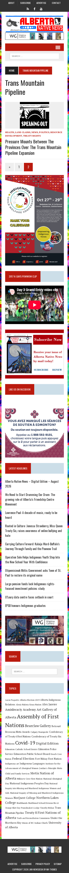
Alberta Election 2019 (30, 700)
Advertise (41, 2)
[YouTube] (41, 8)
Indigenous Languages (32, 763)
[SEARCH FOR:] (34, 55)
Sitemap (58, 863)
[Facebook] (35, 8)
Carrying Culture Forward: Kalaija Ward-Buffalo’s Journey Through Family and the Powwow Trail (32, 546)
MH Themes (51, 869)
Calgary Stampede (39, 731)
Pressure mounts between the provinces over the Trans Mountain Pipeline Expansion (33, 147)
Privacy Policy (43, 863)
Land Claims (22, 132)
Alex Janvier (49, 704)
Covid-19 (25, 742)
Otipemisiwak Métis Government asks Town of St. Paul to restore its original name (33, 572)
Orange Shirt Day (12, 808)
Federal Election (23, 759)
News (34, 132)
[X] (28, 8)
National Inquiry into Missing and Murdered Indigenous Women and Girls (33, 788)
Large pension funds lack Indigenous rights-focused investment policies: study (30, 586)
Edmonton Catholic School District (21, 749)
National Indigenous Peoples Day (29, 783)
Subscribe (25, 2)
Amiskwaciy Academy (20, 709)
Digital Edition (47, 743)
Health (9, 132)
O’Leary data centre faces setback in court (29, 597)
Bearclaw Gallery (38, 726)
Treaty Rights (32, 135)
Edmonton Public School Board (32, 754)
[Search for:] (34, 671)
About (11, 2)
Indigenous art (12, 763)
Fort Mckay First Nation (48, 758)
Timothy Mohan (47, 808)
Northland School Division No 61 (43, 803)
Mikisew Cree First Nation (30, 778)
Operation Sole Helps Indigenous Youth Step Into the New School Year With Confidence (32, 559)
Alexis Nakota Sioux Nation (28, 704)
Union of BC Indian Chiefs (35, 822)
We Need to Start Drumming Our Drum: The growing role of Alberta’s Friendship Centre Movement (30, 499)
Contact (56, 2)
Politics (44, 132)
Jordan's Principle (47, 768)
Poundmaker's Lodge (30, 808)
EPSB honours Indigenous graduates (25, 605)
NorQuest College (25, 798)
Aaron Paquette (12, 700)
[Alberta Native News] (34, 24)
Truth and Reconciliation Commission (33, 818)
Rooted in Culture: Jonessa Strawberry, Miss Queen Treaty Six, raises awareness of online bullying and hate (34, 531)
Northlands (22, 802)
